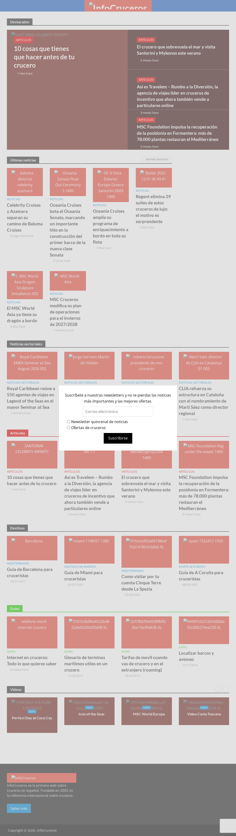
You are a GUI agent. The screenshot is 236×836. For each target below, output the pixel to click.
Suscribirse (118, 438)
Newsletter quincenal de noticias (99, 421)
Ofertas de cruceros (88, 427)
